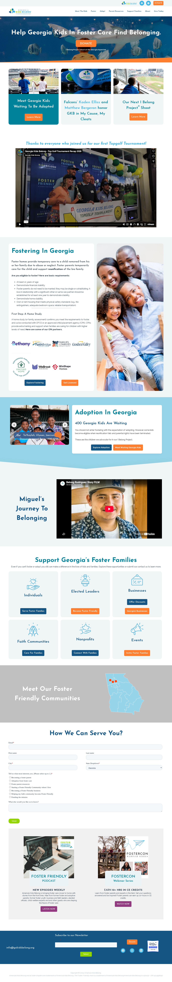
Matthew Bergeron (80, 108)
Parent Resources (116, 11)
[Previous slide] (14, 424)
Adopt (102, 11)
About (147, 11)
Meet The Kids (81, 11)
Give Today (158, 11)
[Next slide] (64, 424)
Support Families (134, 11)
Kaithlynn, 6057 (39, 435)
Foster (93, 11)
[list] (39, 425)
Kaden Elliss (89, 102)
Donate (158, 3)
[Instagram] (148, 3)
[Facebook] (142, 3)
